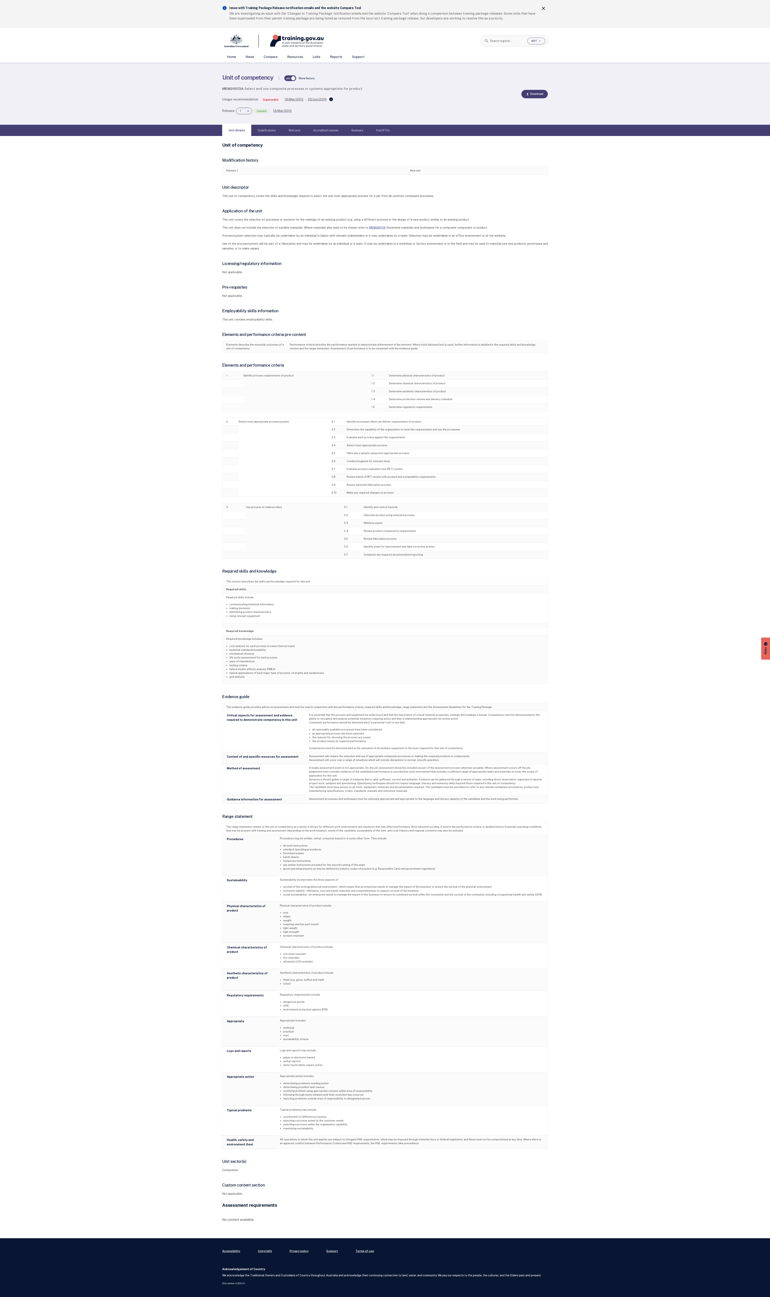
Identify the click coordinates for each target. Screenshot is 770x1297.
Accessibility (231, 1251)
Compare (271, 57)
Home (231, 57)
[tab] (236, 130)
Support (358, 57)
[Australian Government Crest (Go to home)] (240, 40)
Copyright (265, 1251)
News (250, 57)
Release (228, 111)
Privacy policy (299, 1251)
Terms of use (365, 1251)
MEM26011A (377, 227)
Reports (336, 57)
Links (316, 57)
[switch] (290, 78)
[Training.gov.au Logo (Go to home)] (291, 40)
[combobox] (507, 41)
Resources (295, 57)
